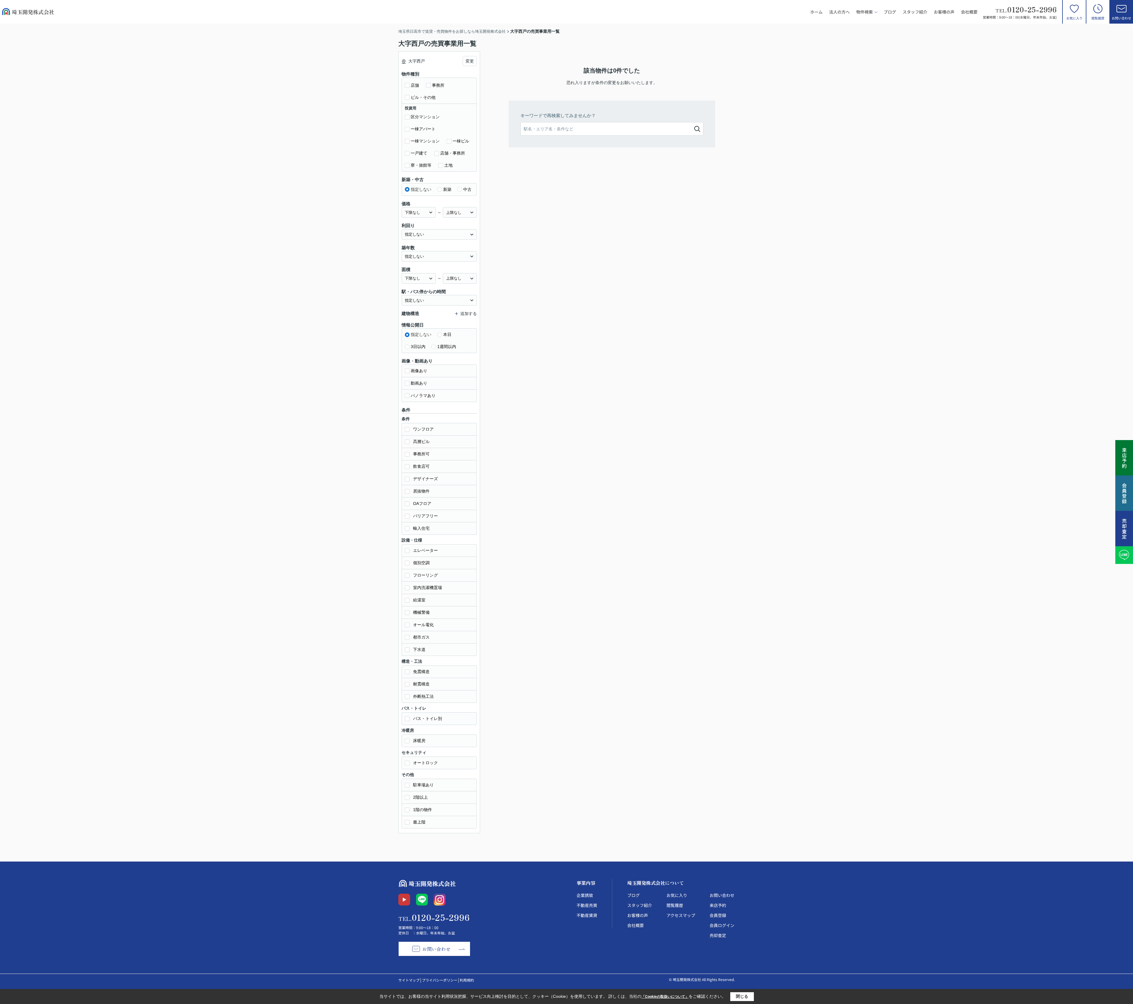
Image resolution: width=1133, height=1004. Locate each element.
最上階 (419, 822)
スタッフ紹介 (915, 12)
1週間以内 (446, 346)
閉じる (742, 996)
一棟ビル (461, 141)
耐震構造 (421, 684)
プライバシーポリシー (439, 979)
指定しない (421, 189)
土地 (448, 165)
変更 (470, 61)
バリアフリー (425, 516)
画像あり (419, 370)
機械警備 (421, 612)
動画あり (419, 383)
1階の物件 (422, 809)
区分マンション (425, 116)
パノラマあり (423, 395)
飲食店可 (421, 466)
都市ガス (421, 637)
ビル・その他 (423, 97)
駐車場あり (423, 784)
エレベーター (425, 550)
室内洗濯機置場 (427, 587)
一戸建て (419, 153)
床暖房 (419, 740)
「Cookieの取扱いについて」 (665, 997)
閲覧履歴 (1097, 18)
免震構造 (421, 671)
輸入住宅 (421, 528)
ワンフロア (423, 429)
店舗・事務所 (452, 153)
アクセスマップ (681, 915)
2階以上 (420, 797)
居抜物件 (421, 491)
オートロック (425, 762)
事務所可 (421, 454)
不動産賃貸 (587, 915)
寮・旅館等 (421, 165)
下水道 (419, 649)
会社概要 (969, 12)
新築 (447, 189)
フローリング (425, 575)
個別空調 (421, 562)
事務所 (438, 85)
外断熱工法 (423, 696)
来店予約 (718, 905)
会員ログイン (722, 925)
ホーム (816, 12)
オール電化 (423, 624)
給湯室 (419, 600)
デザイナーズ (425, 478)
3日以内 (418, 346)
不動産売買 (587, 905)
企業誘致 (585, 895)
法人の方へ (839, 12)
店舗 (415, 85)
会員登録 (718, 915)
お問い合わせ (1121, 18)
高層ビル (421, 441)
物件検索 (864, 12)
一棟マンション (425, 141)
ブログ (890, 12)
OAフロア (422, 503)
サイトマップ (409, 979)
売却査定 (718, 935)
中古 (467, 189)
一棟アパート (423, 129)
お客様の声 (944, 12)
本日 (447, 334)
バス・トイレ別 (427, 718)
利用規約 (467, 979)
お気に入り (1074, 18)
